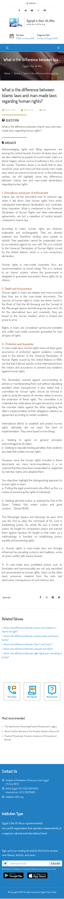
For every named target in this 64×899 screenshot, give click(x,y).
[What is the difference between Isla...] (40, 597)
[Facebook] (19, 10)
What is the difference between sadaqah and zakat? (28, 648)
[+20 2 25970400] (38, 10)
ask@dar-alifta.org (14, 796)
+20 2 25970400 (27, 792)
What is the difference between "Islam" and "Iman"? (28, 644)
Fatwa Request (32, 697)
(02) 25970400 (30, 788)
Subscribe (55, 863)
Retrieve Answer (52, 697)
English (32, 3)
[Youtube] (32, 10)
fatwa (17, 73)
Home (7, 73)
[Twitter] (26, 10)
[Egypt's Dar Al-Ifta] (32, 22)
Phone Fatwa (11, 697)
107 (20, 788)
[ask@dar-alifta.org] (45, 10)
